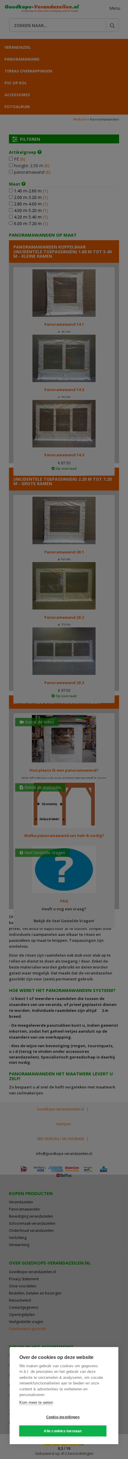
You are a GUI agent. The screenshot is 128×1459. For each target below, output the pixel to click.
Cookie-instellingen (63, 1417)
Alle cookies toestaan (63, 1431)
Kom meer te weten (36, 1402)
